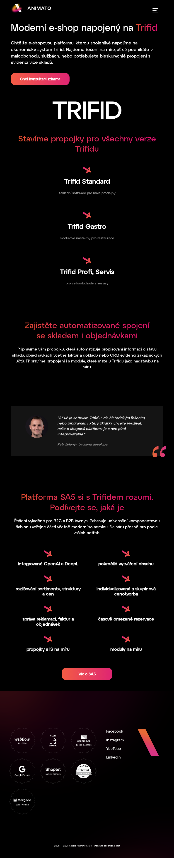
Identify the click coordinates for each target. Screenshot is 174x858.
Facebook (114, 731)
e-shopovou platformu (51, 42)
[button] (155, 10)
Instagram (115, 740)
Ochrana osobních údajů (107, 845)
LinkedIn (113, 757)
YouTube (113, 748)
